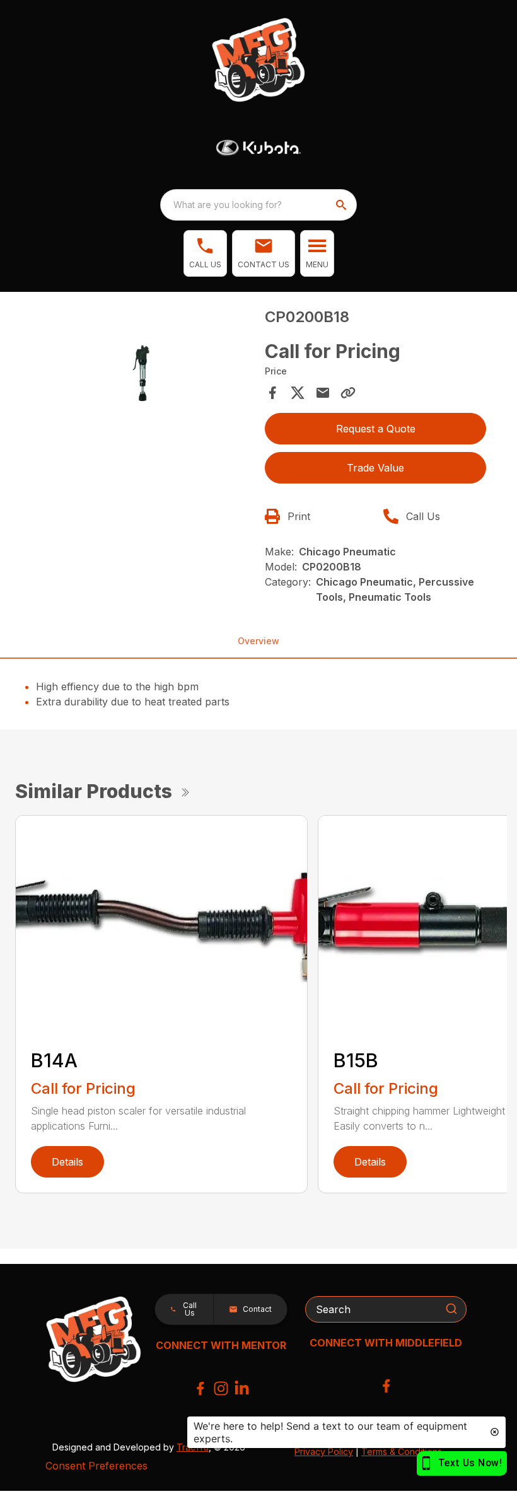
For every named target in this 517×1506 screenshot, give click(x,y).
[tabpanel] (141, 375)
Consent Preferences (96, 1465)
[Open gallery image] (141, 373)
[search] (342, 204)
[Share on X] (297, 392)
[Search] (451, 1308)
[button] (205, 253)
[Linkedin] (242, 1388)
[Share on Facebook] (272, 392)
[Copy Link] (348, 392)
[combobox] (258, 205)
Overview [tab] (258, 640)
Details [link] (67, 1162)
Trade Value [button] (375, 467)
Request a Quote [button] (375, 428)
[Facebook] (200, 1388)
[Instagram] (221, 1388)
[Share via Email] (322, 392)
